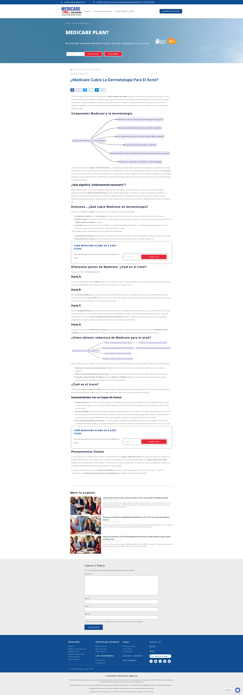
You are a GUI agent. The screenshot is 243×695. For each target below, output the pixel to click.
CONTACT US (155, 642)
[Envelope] (155, 661)
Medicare (87, 11)
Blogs (152, 646)
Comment (88, 574)
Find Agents (129, 660)
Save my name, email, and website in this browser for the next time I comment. (114, 621)
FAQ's (152, 651)
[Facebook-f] (151, 661)
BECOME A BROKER (132, 656)
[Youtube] (169, 661)
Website (87, 614)
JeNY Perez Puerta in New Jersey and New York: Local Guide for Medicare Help (135, 498)
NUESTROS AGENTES (121, 11)
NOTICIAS (131, 11)
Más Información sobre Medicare (102, 11)
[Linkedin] (164, 661)
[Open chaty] (237, 690)
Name (87, 598)
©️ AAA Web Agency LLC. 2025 (80, 669)
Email (87, 606)
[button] (76, 90)
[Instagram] (160, 661)
